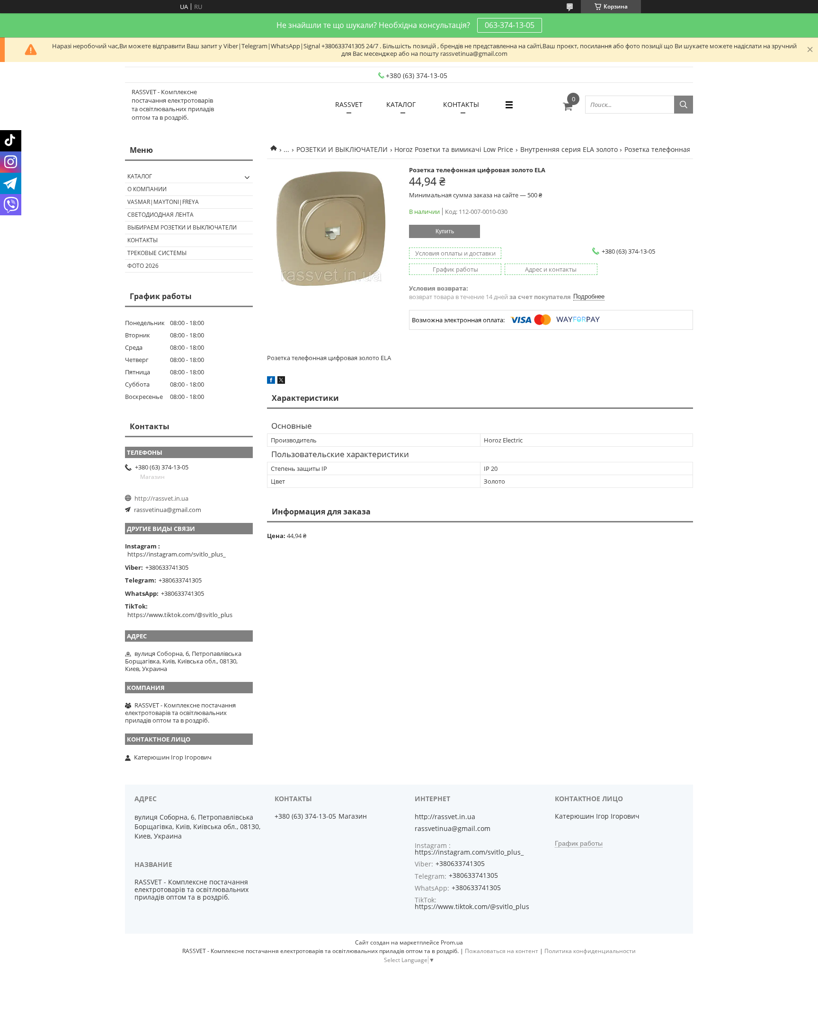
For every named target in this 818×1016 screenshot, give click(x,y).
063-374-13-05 (509, 25)
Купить (445, 231)
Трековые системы (157, 253)
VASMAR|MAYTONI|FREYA (163, 202)
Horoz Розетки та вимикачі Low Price (453, 149)
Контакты (142, 240)
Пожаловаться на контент (501, 951)
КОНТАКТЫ (461, 104)
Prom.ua (452, 942)
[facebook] (271, 381)
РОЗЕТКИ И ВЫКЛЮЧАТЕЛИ (342, 149)
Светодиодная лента (160, 215)
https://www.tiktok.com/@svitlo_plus (179, 614)
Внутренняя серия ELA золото (569, 149)
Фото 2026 (143, 266)
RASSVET (349, 104)
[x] (281, 381)
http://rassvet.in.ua (161, 498)
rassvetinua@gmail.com (167, 509)
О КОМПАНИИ (147, 189)
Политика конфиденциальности (590, 951)
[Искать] (683, 105)
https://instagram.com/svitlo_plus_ (176, 554)
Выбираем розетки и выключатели (182, 227)
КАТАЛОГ (401, 104)
